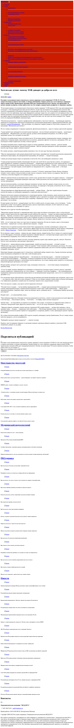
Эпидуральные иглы (14, 40)
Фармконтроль (8, 82)
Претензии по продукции (16, 33)
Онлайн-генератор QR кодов (17, 76)
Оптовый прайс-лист (14, 24)
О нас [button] (6, 6)
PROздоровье (7, 458)
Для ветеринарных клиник (16, 12)
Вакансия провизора (14, 20)
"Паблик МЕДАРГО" (40, 358)
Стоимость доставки (14, 30)
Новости (5, 578)
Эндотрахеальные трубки (16, 44)
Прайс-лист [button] (7, 22)
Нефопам (11, 55)
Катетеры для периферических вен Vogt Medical (22, 51)
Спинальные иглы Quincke (16, 36)
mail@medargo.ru (18, 708)
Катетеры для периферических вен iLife (20, 49)
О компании (12, 8)
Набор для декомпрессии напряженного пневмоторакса (25, 57)
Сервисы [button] (7, 60)
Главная (6, 4)
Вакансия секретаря (14, 19)
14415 (9, 97)
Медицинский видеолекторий (15, 425)
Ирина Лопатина (11, 230)
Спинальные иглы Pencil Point (17, 38)
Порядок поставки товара (16, 31)
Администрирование (14, 81)
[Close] (1, 341)
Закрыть (3, 351)
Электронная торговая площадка (18, 67)
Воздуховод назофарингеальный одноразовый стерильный (26, 59)
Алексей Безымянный (13, 124)
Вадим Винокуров (6, 328)
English (6, 84)
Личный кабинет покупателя (17, 62)
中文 (5, 86)
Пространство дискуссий (23, 355)
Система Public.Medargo (15, 71)
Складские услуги (13, 14)
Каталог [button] (6, 35)
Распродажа (11, 25)
